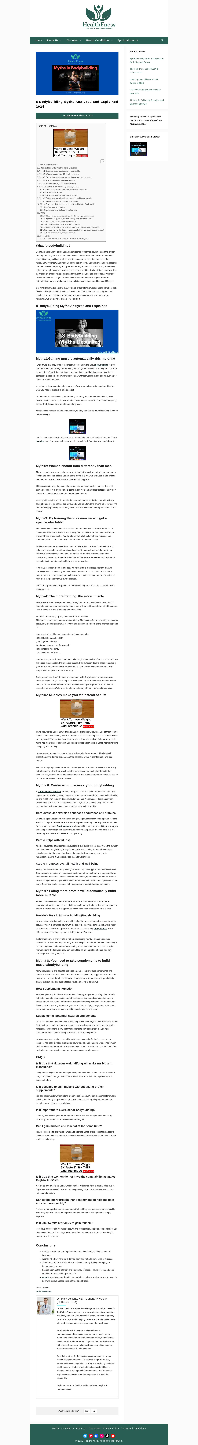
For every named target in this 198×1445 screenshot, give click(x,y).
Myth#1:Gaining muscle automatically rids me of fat (59, 171)
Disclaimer (95, 1428)
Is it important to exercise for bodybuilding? (60, 221)
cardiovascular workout (49, 792)
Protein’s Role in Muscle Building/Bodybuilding (60, 201)
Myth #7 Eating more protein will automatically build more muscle (65, 198)
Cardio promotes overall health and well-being (60, 195)
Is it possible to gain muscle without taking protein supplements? (68, 219)
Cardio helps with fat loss (52, 192)
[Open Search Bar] (162, 40)
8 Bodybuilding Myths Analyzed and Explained (58, 168)
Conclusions (45, 236)
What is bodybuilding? (48, 165)
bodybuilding (101, 365)
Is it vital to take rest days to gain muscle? (59, 233)
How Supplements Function (54, 207)
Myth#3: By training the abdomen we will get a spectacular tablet (65, 177)
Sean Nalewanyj (44, 1291)
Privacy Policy (111, 1428)
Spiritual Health (128, 40)
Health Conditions (98, 40)
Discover (72, 40)
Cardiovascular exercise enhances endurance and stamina (65, 189)
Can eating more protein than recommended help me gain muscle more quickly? (74, 230)
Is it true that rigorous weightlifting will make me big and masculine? (69, 216)
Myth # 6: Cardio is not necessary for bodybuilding (59, 187)
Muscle (45, 1277)
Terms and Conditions (133, 1428)
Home (38, 40)
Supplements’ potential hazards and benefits (60, 210)
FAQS (42, 213)
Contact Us (67, 1428)
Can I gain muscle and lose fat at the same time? (62, 224)
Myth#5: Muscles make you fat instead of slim (57, 183)
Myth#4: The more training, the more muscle (57, 180)
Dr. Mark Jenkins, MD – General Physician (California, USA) (66, 239)
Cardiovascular (64, 826)
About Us (53, 40)
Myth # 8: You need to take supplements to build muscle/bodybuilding (68, 204)
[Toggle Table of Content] (101, 161)
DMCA (55, 1428)
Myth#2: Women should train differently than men (59, 174)
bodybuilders (100, 928)
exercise (40, 441)
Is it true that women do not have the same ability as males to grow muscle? (72, 227)
